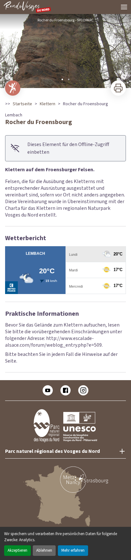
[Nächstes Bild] (123, 51)
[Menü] (124, 7)
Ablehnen (44, 550)
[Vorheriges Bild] (7, 51)
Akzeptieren (17, 550)
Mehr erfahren (73, 550)
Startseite (22, 104)
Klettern (47, 104)
